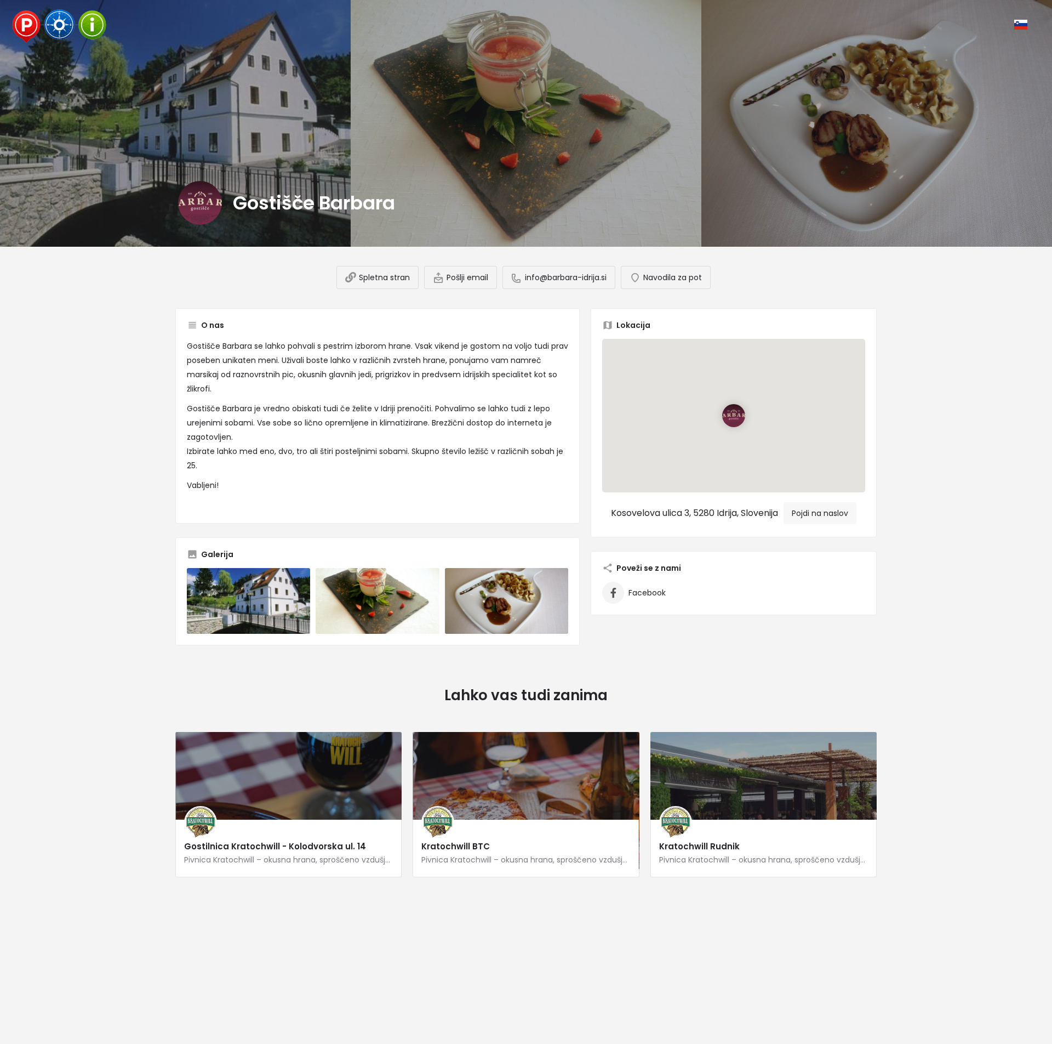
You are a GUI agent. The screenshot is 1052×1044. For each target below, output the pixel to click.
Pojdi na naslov (820, 513)
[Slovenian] (1020, 24)
